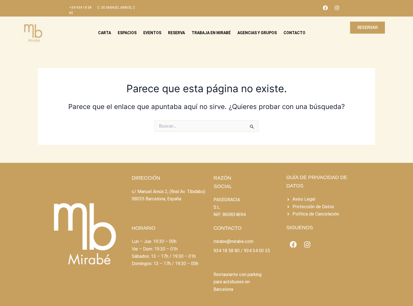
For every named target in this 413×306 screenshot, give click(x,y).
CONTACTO (294, 33)
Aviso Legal (303, 199)
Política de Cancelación (315, 214)
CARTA (104, 33)
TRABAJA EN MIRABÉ (211, 33)
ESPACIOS (127, 33)
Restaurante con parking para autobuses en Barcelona (238, 282)
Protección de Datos (313, 206)
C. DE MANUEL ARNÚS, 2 (116, 8)
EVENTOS (152, 33)
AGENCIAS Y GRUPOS (257, 33)
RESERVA (176, 33)
